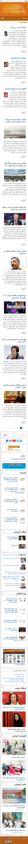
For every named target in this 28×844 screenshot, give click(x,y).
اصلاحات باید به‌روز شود (18, 27)
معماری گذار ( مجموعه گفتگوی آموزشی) (12, 537)
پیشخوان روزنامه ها (20, 664)
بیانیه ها (23, 473)
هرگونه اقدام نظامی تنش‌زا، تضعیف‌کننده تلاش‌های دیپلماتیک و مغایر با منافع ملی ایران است (14, 520)
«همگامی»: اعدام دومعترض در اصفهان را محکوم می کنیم (11, 621)
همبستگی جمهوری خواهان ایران (16, 679)
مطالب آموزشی (20, 532)
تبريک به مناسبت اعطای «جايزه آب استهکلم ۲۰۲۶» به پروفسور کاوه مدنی (11, 600)
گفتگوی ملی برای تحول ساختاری (15, 88)
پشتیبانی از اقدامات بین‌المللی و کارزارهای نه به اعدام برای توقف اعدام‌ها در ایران (11, 479)
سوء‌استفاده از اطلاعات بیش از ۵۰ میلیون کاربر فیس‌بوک (15, 296)
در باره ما (17, 838)
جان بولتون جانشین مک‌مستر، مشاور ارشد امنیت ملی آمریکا (14, 208)
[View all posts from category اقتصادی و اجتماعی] (2, 736)
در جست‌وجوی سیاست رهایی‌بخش (11, 558)
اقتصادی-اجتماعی (19, 736)
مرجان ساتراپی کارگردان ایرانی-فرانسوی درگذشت (16, 730)
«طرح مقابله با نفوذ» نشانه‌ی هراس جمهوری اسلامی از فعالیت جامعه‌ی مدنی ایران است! (14, 611)
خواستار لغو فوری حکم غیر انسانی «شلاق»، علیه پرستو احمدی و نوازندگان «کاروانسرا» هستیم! (14, 490)
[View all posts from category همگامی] (2, 594)
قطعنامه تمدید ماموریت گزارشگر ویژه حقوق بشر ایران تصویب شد (15, 164)
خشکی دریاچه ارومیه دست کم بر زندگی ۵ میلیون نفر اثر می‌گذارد (15, 120)
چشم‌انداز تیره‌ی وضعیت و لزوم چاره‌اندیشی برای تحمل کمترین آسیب (11, 585)
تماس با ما (10, 838)
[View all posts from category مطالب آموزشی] (2, 532)
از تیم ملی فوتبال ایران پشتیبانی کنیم (12, 510)
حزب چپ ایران (20, 676)
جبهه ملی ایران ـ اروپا (19, 674)
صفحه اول (24, 838)
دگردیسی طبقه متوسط (18, 757)
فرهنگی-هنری (20, 688)
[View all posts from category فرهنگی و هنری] (2, 688)
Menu (26, 1)
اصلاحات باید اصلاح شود (18, 58)
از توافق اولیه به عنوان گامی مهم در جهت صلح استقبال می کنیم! (10, 501)
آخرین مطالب (22, 554)
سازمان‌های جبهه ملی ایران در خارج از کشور (13, 678)
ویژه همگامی (21, 593)
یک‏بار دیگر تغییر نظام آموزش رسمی (15, 830)
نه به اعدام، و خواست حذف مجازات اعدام (11, 629)
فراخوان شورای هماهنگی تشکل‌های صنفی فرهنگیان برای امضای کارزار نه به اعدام (11, 578)
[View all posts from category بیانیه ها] (2, 473)
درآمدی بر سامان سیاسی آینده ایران (10, 565)
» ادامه (23, 51)
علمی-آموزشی (20, 784)
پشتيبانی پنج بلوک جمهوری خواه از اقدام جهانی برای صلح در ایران (11, 638)
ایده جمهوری (15, 545)
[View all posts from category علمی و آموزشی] (2, 784)
